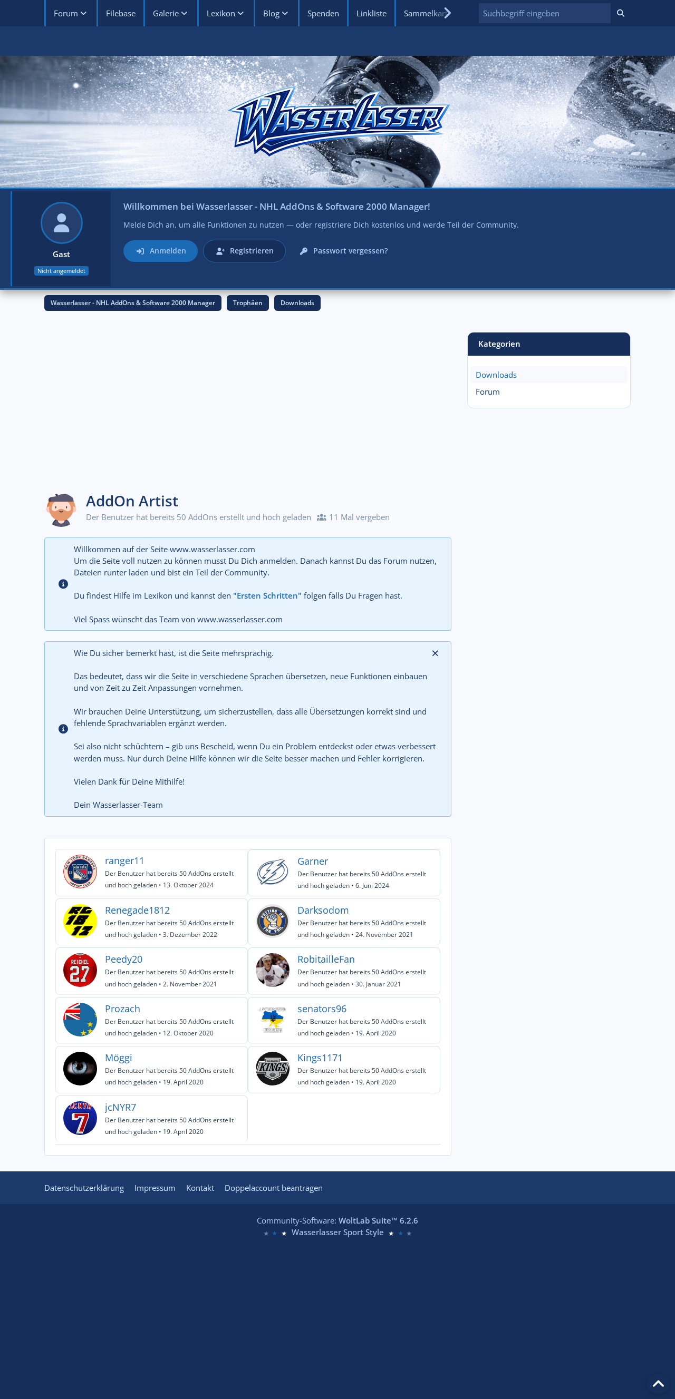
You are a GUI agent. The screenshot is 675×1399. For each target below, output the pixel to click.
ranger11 (124, 860)
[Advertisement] (247, 406)
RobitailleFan (326, 959)
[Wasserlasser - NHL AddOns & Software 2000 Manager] (337, 122)
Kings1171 (320, 1057)
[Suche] (621, 13)
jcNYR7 (120, 1107)
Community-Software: (337, 1220)
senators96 (321, 1008)
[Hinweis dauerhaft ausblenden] (435, 653)
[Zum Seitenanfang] (658, 1384)
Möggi (118, 1057)
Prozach (122, 1008)
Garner (312, 861)
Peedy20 (123, 959)
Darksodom (323, 910)
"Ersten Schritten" (267, 595)
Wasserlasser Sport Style (338, 1232)
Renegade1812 (137, 910)
